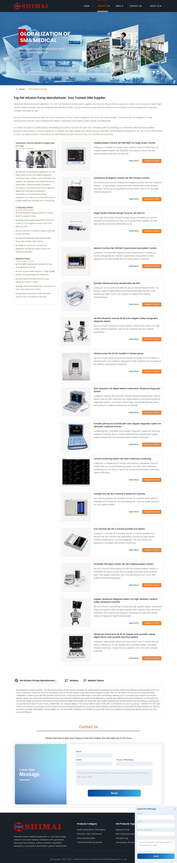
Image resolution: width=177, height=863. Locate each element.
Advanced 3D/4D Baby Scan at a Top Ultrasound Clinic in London (32, 281)
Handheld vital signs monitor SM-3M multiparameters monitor (124, 564)
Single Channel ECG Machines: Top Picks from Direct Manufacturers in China (36, 288)
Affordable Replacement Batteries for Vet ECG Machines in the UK (34, 266)
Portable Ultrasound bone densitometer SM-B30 (117, 283)
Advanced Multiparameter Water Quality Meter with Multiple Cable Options (33, 240)
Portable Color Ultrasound (89, 833)
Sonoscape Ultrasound (127, 842)
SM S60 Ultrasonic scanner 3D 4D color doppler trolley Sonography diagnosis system (126, 320)
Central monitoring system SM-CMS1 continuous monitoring (122, 458)
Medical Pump (123, 829)
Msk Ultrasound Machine (127, 833)
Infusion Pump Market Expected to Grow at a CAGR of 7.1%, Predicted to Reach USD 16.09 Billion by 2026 (35, 223)
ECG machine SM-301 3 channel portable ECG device (119, 529)
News (118, 6)
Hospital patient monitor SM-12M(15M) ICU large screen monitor (124, 142)
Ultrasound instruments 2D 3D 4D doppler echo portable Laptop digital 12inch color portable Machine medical (124, 636)
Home (86, 6)
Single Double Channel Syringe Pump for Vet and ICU (119, 213)
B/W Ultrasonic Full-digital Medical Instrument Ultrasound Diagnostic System (127, 390)
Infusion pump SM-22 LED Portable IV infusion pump (118, 353)
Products (103, 6)
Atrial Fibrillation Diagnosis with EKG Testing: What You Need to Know (34, 215)
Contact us (135, 6)
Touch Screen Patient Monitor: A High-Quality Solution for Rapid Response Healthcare (35, 273)
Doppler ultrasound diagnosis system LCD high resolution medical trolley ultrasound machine (125, 601)
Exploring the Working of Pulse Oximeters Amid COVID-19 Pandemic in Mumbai (33, 295)
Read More (134, 161)
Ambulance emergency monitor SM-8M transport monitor (122, 178)
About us (154, 6)
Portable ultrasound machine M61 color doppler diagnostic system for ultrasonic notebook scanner (127, 425)
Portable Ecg (122, 838)
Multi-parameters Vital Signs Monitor (91, 829)
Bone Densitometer (86, 838)
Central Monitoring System (90, 842)
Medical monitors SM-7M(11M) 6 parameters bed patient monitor (125, 248)
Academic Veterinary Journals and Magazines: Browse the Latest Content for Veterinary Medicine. (33, 248)
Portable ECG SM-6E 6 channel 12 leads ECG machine (119, 493)
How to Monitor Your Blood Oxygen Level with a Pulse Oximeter (35, 232)
